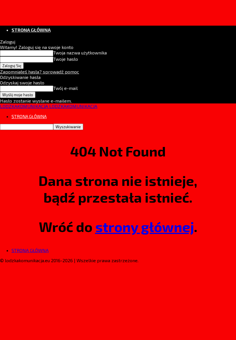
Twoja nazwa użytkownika (80, 52)
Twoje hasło (65, 59)
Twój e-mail (65, 88)
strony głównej (144, 226)
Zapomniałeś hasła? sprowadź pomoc (39, 71)
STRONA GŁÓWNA (31, 30)
